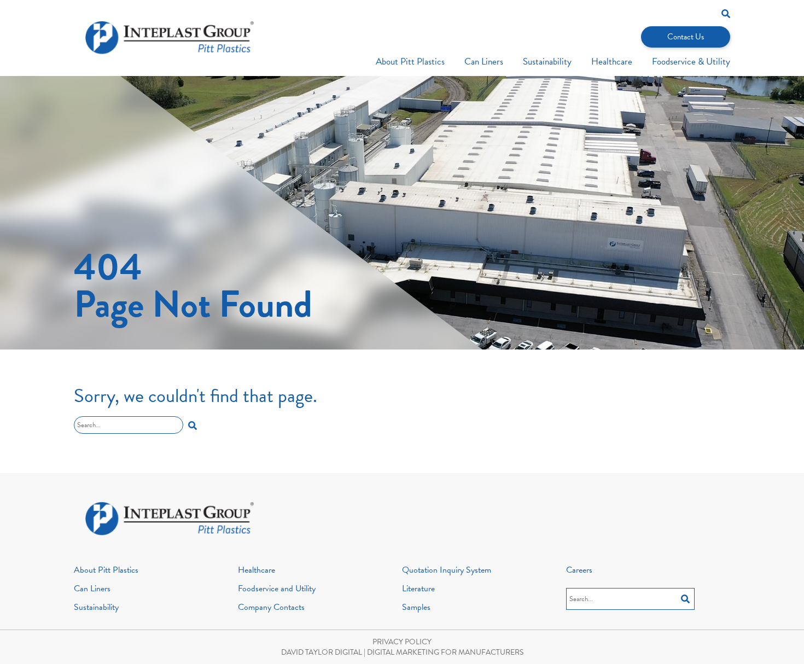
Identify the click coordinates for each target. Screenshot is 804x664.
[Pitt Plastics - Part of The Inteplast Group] (169, 38)
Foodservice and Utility (277, 588)
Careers (579, 569)
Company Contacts (271, 607)
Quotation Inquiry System (446, 569)
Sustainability (547, 61)
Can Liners (483, 61)
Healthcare (611, 61)
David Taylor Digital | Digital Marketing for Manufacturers (402, 652)
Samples (416, 607)
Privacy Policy (402, 642)
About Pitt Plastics (410, 61)
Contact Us (685, 37)
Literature (418, 588)
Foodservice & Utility (691, 61)
